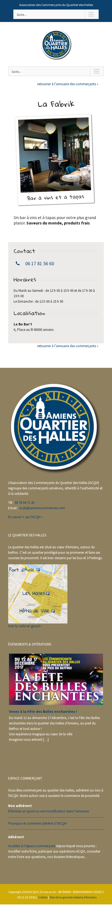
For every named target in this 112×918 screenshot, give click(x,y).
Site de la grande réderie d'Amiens (73, 897)
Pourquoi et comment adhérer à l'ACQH (37, 823)
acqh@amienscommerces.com (42, 508)
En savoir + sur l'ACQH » (25, 517)
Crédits (43, 897)
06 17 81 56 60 (39, 263)
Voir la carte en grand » (25, 626)
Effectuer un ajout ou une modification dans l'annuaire (48, 811)
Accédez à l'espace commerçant (31, 846)
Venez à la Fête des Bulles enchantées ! (43, 711)
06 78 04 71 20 (24, 502)
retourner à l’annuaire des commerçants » (67, 84)
